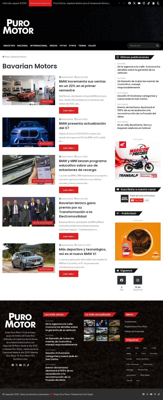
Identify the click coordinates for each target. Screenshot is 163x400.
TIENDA (82, 45)
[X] (16, 365)
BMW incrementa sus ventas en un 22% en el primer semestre (82, 86)
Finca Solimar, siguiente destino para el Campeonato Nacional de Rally (85, 3)
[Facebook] (13, 365)
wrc (138, 380)
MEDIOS (53, 45)
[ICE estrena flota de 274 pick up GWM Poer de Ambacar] (101, 330)
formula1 (153, 353)
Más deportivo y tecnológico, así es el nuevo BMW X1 (82, 251)
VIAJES (92, 45)
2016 (137, 348)
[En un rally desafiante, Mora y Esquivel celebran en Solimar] (114, 330)
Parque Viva (143, 369)
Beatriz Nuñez (67, 77)
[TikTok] (28, 365)
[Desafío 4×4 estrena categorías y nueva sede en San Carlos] (114, 323)
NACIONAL (22, 45)
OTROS (72, 45)
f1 (136, 353)
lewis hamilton (142, 359)
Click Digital (87, 394)
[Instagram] (24, 365)
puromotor (131, 375)
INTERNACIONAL (38, 45)
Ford (143, 353)
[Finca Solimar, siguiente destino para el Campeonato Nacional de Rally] (114, 338)
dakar (128, 353)
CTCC (154, 348)
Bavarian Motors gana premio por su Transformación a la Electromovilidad (77, 210)
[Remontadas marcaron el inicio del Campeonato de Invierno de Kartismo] (101, 338)
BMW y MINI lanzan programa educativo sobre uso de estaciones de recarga (82, 165)
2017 (145, 348)
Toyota (129, 380)
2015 (128, 348)
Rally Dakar (145, 375)
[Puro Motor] (18, 26)
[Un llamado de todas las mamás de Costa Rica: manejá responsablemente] (101, 323)
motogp (129, 369)
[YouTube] (20, 365)
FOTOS (63, 45)
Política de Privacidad (134, 331)
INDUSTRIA (9, 45)
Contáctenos (130, 321)
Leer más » (68, 110)
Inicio (7, 56)
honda (129, 359)
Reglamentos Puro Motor (136, 326)
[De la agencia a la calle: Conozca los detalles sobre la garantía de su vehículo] (89, 323)
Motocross (148, 364)
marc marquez (132, 364)
